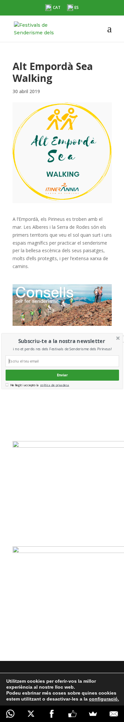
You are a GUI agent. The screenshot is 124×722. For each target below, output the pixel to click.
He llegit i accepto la (24, 385)
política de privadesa (54, 385)
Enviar (62, 374)
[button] (61, 341)
